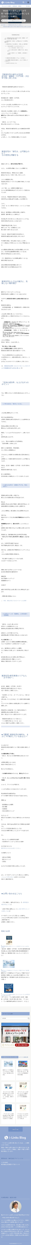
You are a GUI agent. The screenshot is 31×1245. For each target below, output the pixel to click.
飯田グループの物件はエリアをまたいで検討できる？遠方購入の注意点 (15, 971)
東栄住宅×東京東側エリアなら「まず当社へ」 (16, 58)
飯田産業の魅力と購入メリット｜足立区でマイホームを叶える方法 (15, 947)
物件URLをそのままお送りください (10, 848)
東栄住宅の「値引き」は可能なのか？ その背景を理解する (16, 42)
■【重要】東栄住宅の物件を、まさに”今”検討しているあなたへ (16, 61)
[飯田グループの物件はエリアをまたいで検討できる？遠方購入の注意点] (9, 969)
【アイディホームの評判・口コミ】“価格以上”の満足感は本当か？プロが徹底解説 (22, 1094)
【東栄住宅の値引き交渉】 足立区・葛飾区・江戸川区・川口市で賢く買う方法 (16, 38)
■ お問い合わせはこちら (11, 63)
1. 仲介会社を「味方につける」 (16, 47)
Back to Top (15, 1129)
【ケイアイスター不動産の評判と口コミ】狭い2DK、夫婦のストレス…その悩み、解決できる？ (8, 1095)
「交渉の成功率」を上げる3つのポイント (15, 46)
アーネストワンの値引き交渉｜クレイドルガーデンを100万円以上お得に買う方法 (15, 995)
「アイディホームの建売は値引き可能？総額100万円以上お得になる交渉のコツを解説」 (8, 1116)
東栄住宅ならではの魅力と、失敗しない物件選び (17, 44)
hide (18, 34)
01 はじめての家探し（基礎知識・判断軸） (12, 6)
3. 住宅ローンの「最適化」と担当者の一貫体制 (17, 53)
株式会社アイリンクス (17, 1243)
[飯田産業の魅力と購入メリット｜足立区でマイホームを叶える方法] (9, 945)
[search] (28, 1018)
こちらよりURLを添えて (7, 877)
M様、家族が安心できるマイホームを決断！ (15, 600)
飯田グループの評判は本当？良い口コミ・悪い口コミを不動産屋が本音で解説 (22, 1072)
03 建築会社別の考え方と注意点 (17, 20)
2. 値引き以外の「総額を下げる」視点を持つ (17, 50)
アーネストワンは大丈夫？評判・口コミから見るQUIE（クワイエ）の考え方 (22, 1116)
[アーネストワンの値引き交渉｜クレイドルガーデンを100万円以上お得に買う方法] (9, 993)
